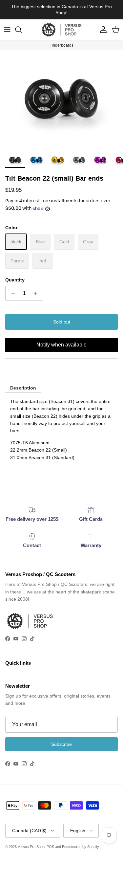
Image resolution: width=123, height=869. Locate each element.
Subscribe (61, 744)
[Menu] (7, 29)
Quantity (15, 279)
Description (23, 387)
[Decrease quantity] (11, 293)
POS (50, 847)
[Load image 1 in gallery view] (61, 99)
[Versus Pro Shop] (61, 30)
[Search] (21, 29)
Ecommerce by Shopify (80, 847)
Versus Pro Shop (31, 847)
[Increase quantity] (37, 293)
